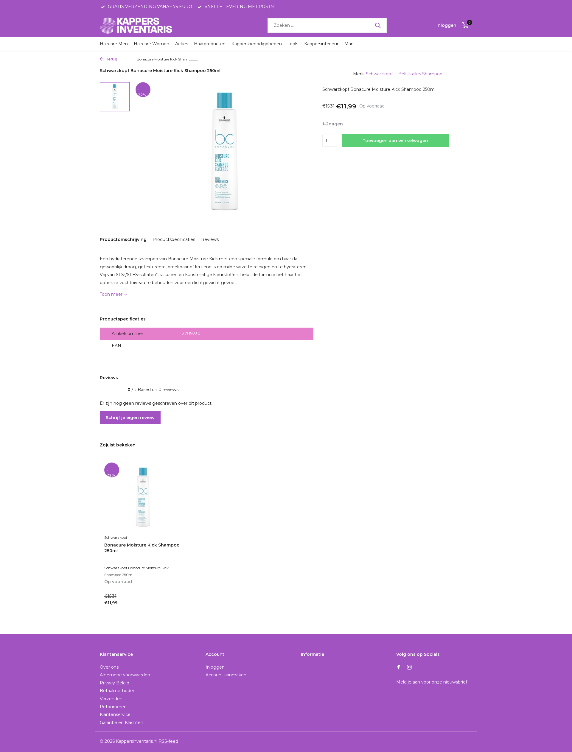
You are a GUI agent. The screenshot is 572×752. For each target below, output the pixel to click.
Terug (111, 59)
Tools (293, 43)
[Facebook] (398, 667)
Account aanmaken (226, 675)
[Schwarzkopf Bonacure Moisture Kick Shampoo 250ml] (143, 497)
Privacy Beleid (114, 683)
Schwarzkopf (380, 74)
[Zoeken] (377, 25)
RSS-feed (168, 741)
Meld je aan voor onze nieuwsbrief (431, 682)
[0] (464, 25)
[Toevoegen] (171, 605)
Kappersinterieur (321, 43)
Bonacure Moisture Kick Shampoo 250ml (142, 547)
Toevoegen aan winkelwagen (395, 140)
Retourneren (113, 706)
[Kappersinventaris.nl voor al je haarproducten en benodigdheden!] (137, 25)
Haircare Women (151, 43)
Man (349, 43)
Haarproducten (210, 43)
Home (125, 59)
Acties (181, 43)
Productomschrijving (123, 239)
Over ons (109, 667)
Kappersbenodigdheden (256, 43)
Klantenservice (115, 714)
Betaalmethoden (118, 690)
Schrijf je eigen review (130, 417)
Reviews (210, 239)
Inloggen (215, 667)
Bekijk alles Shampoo (420, 74)
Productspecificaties (174, 239)
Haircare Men (114, 43)
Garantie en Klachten (121, 722)
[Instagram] (409, 667)
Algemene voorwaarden (125, 675)
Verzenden (111, 698)
